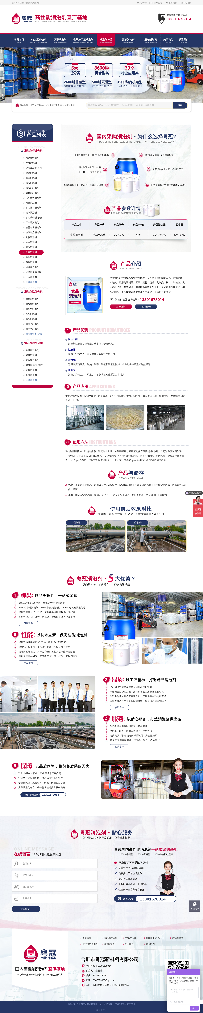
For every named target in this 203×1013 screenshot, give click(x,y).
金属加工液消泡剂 (155, 938)
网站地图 (187, 3)
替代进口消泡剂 (90, 944)
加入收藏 (143, 3)
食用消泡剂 (69, 105)
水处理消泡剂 (110, 938)
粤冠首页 (86, 938)
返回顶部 (195, 909)
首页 (32, 105)
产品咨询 (28, 662)
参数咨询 (119, 707)
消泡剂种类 (177, 938)
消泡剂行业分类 (54, 105)
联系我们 (173, 3)
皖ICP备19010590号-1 (125, 1004)
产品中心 (41, 105)
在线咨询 (158, 3)
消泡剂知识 (109, 944)
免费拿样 (119, 746)
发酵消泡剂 (130, 938)
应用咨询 (28, 623)
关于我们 (129, 944)
